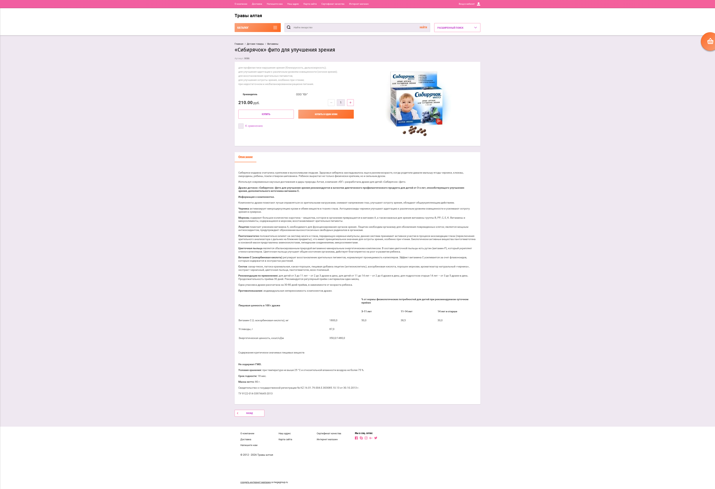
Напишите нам (275, 4)
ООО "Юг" (302, 94)
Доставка (257, 4)
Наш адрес (293, 4)
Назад (249, 413)
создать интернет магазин (255, 482)
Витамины (272, 44)
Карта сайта (310, 4)
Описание (245, 157)
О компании (241, 4)
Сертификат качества (332, 4)
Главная (239, 44)
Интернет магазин (359, 4)
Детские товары (255, 44)
